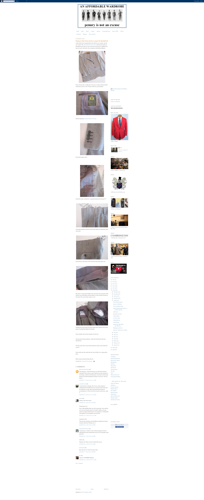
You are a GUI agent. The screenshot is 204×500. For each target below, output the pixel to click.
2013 (113, 284)
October (115, 296)
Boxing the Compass (115, 360)
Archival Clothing (115, 383)
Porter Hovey (113, 394)
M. (79, 455)
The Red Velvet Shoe (115, 399)
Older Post (106, 489)
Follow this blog (119, 426)
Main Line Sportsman (84, 369)
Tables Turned (116, 316)
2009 (113, 347)
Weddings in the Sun (117, 328)
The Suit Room (114, 369)
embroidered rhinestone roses (90, 44)
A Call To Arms (116, 318)
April (115, 338)
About (87, 31)
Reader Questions (106, 31)
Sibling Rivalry (116, 320)
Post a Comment (79, 463)
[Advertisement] (92, 476)
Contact (92, 31)
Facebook (78, 34)
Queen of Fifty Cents (115, 396)
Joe (121, 147)
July (115, 332)
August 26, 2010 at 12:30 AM (87, 394)
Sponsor (98, 31)
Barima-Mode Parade (115, 358)
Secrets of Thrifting (117, 304)
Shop (82, 31)
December (116, 292)
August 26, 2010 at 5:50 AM (87, 402)
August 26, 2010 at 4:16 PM (87, 425)
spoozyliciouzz (82, 384)
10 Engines (113, 356)
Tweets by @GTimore (115, 101)
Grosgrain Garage (114, 387)
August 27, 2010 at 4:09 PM (87, 452)
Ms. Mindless (114, 390)
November (116, 294)
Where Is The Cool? (115, 374)
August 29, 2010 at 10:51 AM (87, 459)
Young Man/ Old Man (115, 376)
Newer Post (78, 489)
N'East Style (113, 365)
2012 (113, 286)
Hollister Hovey (114, 388)
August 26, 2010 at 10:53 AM (87, 415)
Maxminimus (114, 362)
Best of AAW (115, 31)
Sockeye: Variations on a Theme (120, 330)
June (115, 334)
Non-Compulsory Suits (118, 306)
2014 (113, 281)
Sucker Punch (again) (117, 302)
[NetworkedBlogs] (119, 424)
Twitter (121, 31)
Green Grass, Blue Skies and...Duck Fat (118, 325)
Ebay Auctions (92, 34)
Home (77, 31)
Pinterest (85, 34)
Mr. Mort (113, 364)
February (116, 343)
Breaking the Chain (117, 314)
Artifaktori (113, 385)
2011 (113, 288)
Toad (112, 373)
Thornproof (81, 447)
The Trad (113, 371)
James (80, 398)
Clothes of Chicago (90, 118)
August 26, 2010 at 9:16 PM (87, 444)
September (116, 298)
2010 (113, 290)
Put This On (113, 367)
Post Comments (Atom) (87, 492)
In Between (115, 312)
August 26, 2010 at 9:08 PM (87, 436)
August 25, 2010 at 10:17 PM (87, 380)
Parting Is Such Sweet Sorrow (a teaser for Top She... (120, 309)
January (115, 345)
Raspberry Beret (114, 398)
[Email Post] (93, 361)
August (115, 300)
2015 (113, 279)
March (115, 341)
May (115, 336)
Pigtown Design (114, 392)
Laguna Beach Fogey (83, 428)
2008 (113, 349)
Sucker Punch (116, 322)
